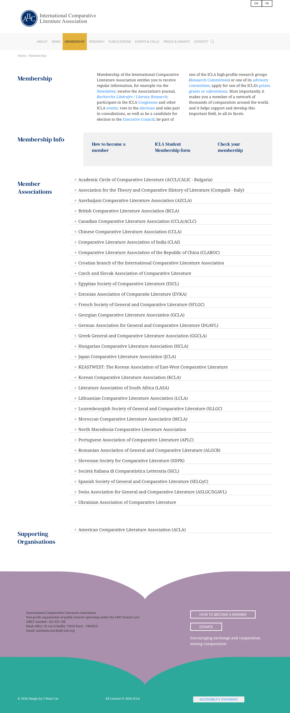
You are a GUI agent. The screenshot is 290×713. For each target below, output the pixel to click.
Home (22, 56)
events (112, 107)
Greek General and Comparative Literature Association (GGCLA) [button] (142, 336)
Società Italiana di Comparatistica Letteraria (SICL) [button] (128, 471)
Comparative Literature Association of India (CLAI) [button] (129, 242)
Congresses (148, 102)
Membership (75, 41)
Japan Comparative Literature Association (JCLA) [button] (127, 356)
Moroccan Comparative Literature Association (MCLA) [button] (132, 419)
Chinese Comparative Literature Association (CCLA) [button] (130, 231)
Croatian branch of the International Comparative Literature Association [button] (151, 263)
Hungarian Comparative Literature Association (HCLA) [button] (133, 346)
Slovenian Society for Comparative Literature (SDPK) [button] (131, 460)
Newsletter (106, 91)
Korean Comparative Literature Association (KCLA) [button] (129, 377)
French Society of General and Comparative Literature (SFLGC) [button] (141, 304)
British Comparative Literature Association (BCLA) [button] (128, 211)
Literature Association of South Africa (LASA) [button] (123, 388)
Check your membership (230, 147)
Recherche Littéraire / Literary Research (132, 96)
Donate (206, 626)
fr (267, 3)
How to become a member (222, 614)
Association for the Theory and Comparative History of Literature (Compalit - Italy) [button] (161, 190)
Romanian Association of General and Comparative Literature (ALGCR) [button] (149, 450)
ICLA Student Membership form (172, 147)
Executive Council (138, 119)
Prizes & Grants (176, 41)
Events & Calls (147, 41)
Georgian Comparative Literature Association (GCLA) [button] (131, 315)
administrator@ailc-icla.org (55, 630)
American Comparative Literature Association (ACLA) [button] (132, 529)
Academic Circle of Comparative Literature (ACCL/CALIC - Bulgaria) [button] (145, 179)
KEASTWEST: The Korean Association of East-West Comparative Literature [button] (153, 367)
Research (96, 41)
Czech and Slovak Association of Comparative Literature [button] (134, 273)
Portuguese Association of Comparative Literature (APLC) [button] (136, 440)
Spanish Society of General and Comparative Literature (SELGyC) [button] (143, 481)
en (256, 3)
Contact (201, 41)
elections (147, 107)
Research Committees (209, 79)
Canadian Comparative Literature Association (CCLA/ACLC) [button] (137, 221)
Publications (119, 41)
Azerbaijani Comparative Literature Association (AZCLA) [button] (135, 200)
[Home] (62, 20)
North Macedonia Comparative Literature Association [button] (132, 429)
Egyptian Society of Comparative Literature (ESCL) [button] (128, 284)
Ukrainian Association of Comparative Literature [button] (127, 502)
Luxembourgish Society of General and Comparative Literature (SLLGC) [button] (150, 408)
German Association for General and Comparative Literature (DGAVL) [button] (148, 325)
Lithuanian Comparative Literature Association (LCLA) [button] (133, 398)
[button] (212, 41)
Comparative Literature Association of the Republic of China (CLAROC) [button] (149, 252)
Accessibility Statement (219, 699)
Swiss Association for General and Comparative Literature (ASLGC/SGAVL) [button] (152, 492)
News (56, 41)
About (42, 41)
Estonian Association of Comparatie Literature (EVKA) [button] (132, 294)
